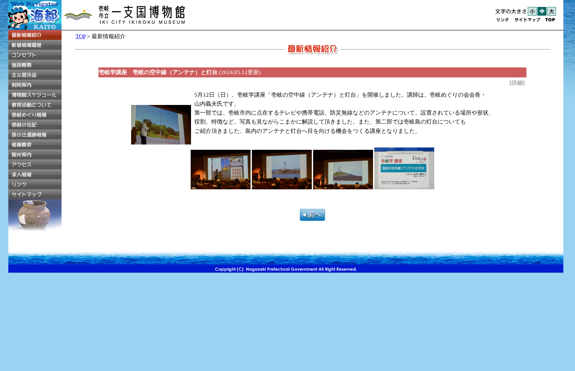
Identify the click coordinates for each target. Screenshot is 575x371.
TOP (81, 36)
